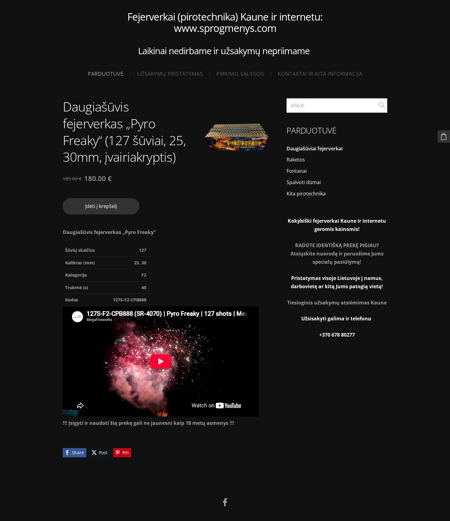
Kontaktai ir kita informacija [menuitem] (320, 73)
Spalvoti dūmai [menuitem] (304, 182)
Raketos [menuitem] (296, 159)
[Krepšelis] (443, 136)
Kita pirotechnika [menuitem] (306, 193)
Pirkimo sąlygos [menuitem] (240, 73)
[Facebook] (225, 502)
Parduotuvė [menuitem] (106, 73)
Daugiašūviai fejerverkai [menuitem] (315, 148)
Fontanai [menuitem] (297, 171)
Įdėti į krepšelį (101, 206)
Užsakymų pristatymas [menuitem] (170, 73)
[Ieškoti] (382, 105)
